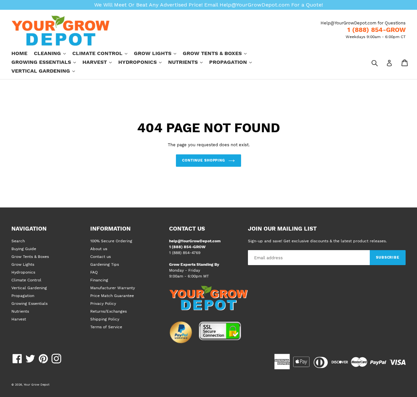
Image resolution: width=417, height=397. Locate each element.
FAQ (94, 272)
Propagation (233, 62)
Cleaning (53, 53)
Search (18, 241)
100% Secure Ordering (111, 241)
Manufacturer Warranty (112, 288)
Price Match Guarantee (112, 295)
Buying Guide (23, 249)
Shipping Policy (104, 319)
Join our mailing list (282, 228)
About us (98, 249)
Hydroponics (143, 62)
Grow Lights (158, 53)
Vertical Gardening (46, 70)
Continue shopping (203, 160)
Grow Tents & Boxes (218, 53)
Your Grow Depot (37, 384)
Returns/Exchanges (108, 311)
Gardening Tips (104, 264)
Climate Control (103, 53)
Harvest (100, 62)
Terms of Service (106, 327)
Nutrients (188, 62)
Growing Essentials (46, 62)
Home (19, 53)
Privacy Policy (103, 303)
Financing (99, 280)
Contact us (100, 256)
